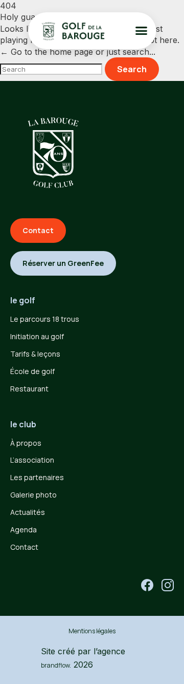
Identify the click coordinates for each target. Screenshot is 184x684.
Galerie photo (33, 495)
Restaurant (29, 388)
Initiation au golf (37, 336)
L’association (32, 460)
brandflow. (56, 665)
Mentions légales (92, 631)
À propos (25, 443)
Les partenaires (37, 477)
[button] (141, 30)
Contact (24, 547)
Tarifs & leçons (35, 354)
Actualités (27, 512)
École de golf (32, 371)
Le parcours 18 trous (44, 319)
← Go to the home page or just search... (77, 52)
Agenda (23, 529)
